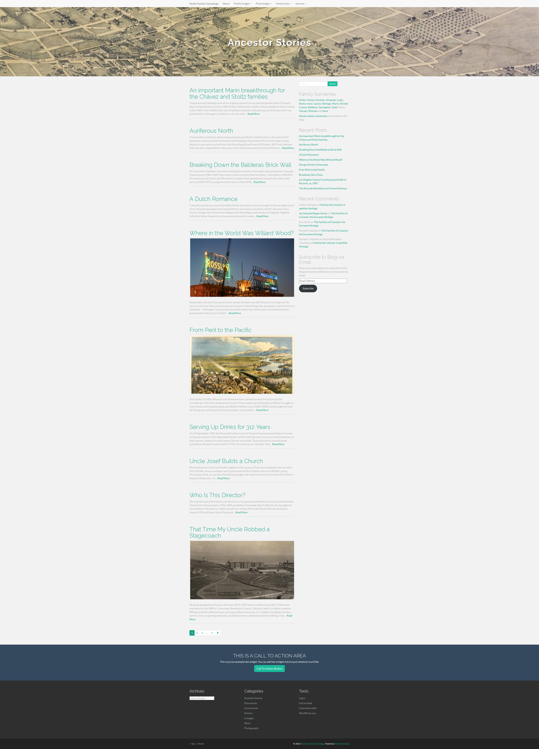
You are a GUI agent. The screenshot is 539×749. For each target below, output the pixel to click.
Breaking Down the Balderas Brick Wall (240, 164)
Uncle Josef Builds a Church (226, 461)
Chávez (311, 99)
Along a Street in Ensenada (313, 164)
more (325, 110)
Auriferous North (211, 130)
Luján (340, 99)
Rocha (302, 103)
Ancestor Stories (253, 698)
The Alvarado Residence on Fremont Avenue (323, 188)
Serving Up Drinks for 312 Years (229, 426)
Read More (254, 113)
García (317, 103)
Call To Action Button (269, 668)
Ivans (310, 103)
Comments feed (307, 708)
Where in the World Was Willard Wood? (241, 233)
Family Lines (283, 3)
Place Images (263, 3)
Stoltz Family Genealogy (204, 3)
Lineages (249, 718)
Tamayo (303, 110)
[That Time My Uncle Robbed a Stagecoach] (242, 570)
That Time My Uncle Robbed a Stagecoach (229, 532)
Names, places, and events (313, 115)
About (226, 3)
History (248, 713)
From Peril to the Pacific (220, 330)
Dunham (320, 99)
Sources (300, 3)
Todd (334, 107)
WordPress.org (307, 713)
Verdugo (326, 103)
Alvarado (331, 99)
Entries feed (305, 703)
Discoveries (250, 703)
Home (201, 743)
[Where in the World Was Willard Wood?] (242, 267)
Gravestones (251, 708)
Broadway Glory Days (311, 174)
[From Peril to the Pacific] (242, 364)
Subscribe (308, 288)
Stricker (344, 103)
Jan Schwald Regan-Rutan (313, 213)
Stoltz (302, 99)
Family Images (242, 3)
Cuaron (303, 107)
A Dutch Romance (213, 198)
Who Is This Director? (217, 495)
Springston (325, 107)
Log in (302, 698)
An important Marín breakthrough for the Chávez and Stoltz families (237, 93)
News (247, 723)
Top (193, 743)
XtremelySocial (342, 743)
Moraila (313, 110)
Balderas (313, 107)
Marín (335, 103)
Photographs (251, 728)
